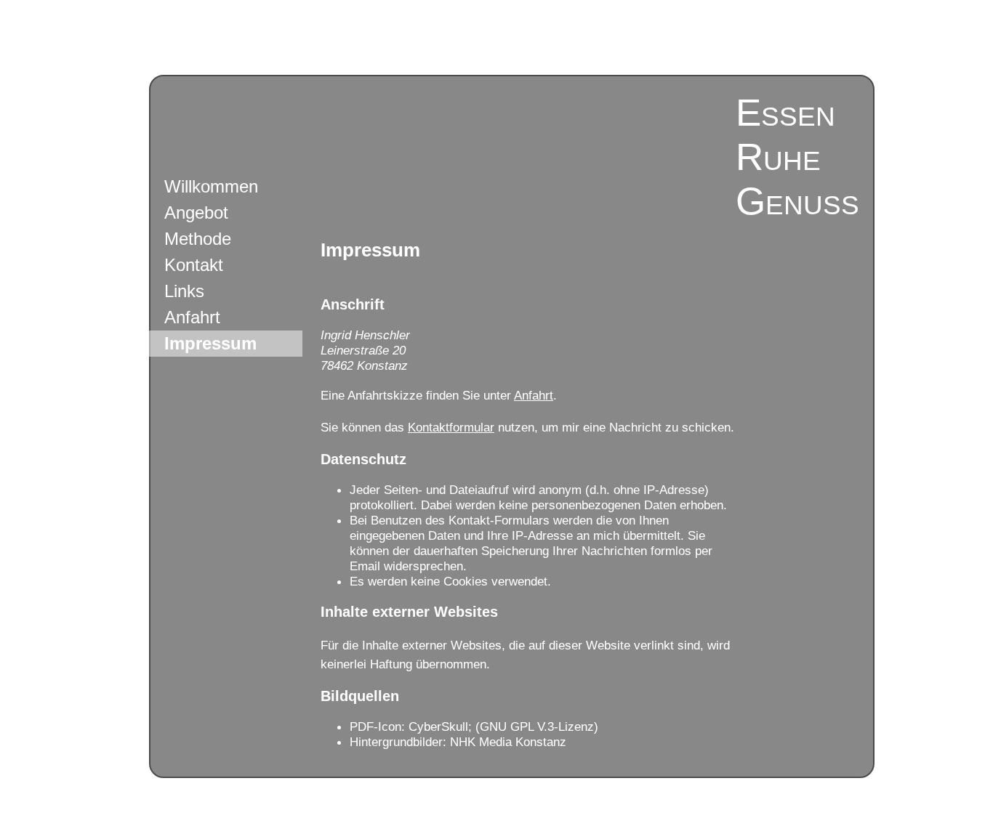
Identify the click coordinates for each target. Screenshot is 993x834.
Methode (197, 238)
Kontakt (193, 265)
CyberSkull (438, 726)
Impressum (210, 343)
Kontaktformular (451, 427)
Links (184, 291)
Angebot (196, 212)
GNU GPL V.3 (517, 726)
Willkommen (211, 186)
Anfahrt (192, 317)
